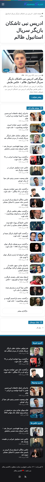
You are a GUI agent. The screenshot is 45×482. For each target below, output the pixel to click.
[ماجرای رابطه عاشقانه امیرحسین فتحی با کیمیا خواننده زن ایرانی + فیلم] (36, 116)
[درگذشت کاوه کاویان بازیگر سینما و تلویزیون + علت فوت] (36, 236)
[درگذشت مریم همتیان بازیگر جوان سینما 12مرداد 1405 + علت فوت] (36, 247)
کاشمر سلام (18, 471)
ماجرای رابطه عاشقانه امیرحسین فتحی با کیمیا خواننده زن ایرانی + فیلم (16, 115)
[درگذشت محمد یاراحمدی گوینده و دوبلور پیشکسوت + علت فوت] (36, 301)
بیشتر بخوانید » (36, 97)
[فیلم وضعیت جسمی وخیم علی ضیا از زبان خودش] (36, 181)
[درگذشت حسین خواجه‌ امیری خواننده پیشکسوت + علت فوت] (36, 128)
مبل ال (38, 328)
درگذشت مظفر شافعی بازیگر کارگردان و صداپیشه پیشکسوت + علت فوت (16, 213)
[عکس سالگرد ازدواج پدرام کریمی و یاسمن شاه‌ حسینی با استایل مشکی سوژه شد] (36, 202)
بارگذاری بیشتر (22, 311)
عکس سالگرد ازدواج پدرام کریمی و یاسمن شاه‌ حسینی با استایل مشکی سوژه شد (15, 202)
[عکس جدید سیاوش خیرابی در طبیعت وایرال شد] (36, 170)
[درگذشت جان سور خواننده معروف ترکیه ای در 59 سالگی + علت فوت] (36, 192)
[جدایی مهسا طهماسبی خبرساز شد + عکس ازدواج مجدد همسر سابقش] (36, 149)
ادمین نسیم (38, 75)
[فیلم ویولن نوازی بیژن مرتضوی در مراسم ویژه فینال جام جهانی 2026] (36, 413)
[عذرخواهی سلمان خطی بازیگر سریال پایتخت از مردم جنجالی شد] (36, 138)
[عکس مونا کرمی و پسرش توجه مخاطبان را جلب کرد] (36, 290)
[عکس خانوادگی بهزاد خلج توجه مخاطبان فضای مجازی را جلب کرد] (36, 225)
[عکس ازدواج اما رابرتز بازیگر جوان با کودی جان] (36, 258)
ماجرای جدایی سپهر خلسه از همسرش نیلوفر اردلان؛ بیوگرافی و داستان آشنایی (16, 268)
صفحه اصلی (37, 14)
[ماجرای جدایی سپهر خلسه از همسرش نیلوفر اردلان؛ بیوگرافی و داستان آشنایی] (36, 268)
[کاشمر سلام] (33, 4)
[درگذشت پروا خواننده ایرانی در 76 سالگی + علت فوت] (36, 160)
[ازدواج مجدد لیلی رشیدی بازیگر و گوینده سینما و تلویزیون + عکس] (36, 280)
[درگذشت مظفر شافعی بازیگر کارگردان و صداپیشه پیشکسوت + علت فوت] (36, 214)
